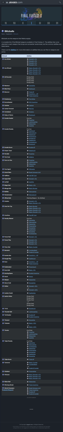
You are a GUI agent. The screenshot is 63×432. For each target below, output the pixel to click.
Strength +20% (33, 290)
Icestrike (31, 126)
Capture (31, 105)
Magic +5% (32, 270)
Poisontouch (32, 136)
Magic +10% (32, 323)
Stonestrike (32, 228)
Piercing (31, 108)
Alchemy (31, 112)
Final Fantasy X (31, 15)
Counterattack (33, 250)
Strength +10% (33, 286)
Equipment (9, 34)
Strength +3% (33, 237)
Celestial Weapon (8, 390)
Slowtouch (32, 115)
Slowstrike (32, 231)
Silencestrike (32, 191)
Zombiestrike (32, 233)
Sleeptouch (32, 134)
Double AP (32, 147)
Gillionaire (32, 169)
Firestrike (31, 120)
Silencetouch (32, 133)
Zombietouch (33, 142)
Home (3, 34)
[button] (3, 2)
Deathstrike (32, 230)
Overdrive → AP (33, 94)
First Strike (32, 99)
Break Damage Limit (34, 172)
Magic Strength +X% (35, 68)
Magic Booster (33, 188)
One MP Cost (32, 215)
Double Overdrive (34, 273)
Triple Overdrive (33, 96)
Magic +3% (32, 185)
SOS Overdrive (33, 102)
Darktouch (32, 89)
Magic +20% (32, 327)
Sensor (31, 276)
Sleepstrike (32, 224)
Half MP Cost (32, 175)
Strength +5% (33, 178)
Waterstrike (32, 124)
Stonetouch (32, 138)
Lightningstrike (33, 122)
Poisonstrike (32, 226)
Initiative (31, 157)
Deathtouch (32, 140)
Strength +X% (33, 59)
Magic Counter (33, 247)
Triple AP (31, 92)
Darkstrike (32, 85)
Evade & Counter (34, 252)
